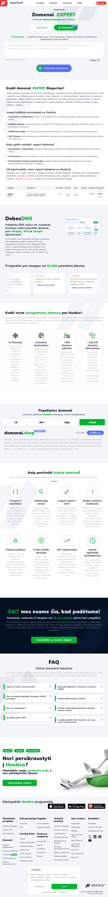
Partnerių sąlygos (61, 837)
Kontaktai (92, 824)
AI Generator (68, 27)
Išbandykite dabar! (20, 782)
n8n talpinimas (8, 834)
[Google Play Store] (76, 808)
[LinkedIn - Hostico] (95, 838)
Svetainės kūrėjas (27, 846)
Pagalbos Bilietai (43, 827)
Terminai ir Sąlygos (61, 826)
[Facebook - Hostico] (100, 838)
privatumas (62, 892)
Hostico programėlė (27, 842)
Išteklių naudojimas (61, 852)
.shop (92, 422)
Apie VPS (74, 850)
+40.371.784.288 (94, 827)
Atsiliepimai (75, 827)
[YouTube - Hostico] (90, 842)
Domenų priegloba (10, 826)
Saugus (40, 856)
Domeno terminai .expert (36, 195)
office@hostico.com (95, 831)
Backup (40, 845)
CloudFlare (41, 849)
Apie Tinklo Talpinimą (75, 845)
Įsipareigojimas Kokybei (60, 842)
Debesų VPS (7, 830)
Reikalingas (40, 886)
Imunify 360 (41, 841)
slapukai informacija (49, 892)
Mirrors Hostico (26, 857)
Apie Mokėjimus (77, 854)
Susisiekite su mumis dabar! (54, 639)
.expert (10, 194)
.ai (16, 422)
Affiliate (74, 831)
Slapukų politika (60, 856)
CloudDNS (9, 855)
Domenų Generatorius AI (9, 863)
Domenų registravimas (8, 846)
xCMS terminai (59, 834)
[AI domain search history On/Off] (100, 60)
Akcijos (22, 839)
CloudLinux (41, 852)
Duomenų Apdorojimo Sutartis (62, 848)
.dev (41, 422)
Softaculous (24, 850)
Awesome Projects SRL (94, 891)
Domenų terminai (61, 830)
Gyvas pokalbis (43, 824)
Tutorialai (23, 824)
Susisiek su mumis (24, 179)
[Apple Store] (56, 808)
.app (67, 422)
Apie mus (74, 857)
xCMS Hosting (25, 854)
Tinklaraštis (75, 824)
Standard (42, 27)
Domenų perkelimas (10, 851)
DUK (21, 827)
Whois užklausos (9, 858)
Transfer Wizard (26, 861)
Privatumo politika (61, 860)
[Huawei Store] (96, 808)
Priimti (64, 886)
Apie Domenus (77, 840)
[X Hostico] (90, 838)
